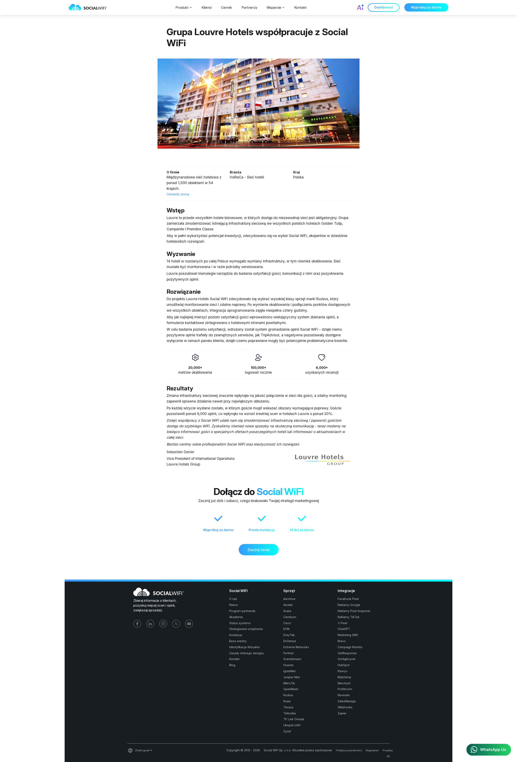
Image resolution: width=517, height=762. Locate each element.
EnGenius (289, 641)
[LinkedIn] (150, 624)
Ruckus (288, 695)
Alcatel (287, 605)
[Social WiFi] (90, 7)
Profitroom (345, 689)
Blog (232, 665)
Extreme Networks (296, 647)
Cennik (226, 7)
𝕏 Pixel (342, 623)
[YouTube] (189, 624)
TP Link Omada (293, 719)
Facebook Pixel (348, 599)
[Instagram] (163, 624)
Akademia (236, 617)
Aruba (287, 611)
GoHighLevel (346, 659)
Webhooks (345, 707)
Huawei (288, 665)
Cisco (287, 623)
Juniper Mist (291, 677)
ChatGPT (344, 629)
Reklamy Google (349, 605)
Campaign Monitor (350, 647)
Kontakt (300, 7)
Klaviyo (342, 671)
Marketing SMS (348, 635)
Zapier (342, 713)
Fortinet (288, 653)
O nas (233, 599)
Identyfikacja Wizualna (244, 647)
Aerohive (289, 599)
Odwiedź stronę (178, 194)
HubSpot (344, 665)
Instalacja (235, 635)
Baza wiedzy (238, 641)
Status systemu (240, 623)
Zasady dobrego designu (246, 653)
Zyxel (287, 731)
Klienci (207, 7)
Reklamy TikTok (348, 617)
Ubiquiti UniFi (292, 725)
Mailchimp (344, 677)
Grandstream (292, 659)
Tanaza (288, 707)
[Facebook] (137, 624)
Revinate (344, 695)
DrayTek (289, 635)
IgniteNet (289, 671)
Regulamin (372, 750)
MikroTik (289, 683)
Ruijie (287, 701)
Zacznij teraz (258, 549)
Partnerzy (249, 7)
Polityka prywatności (349, 750)
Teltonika (289, 713)
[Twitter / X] (176, 624)
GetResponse (347, 653)
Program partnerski (242, 611)
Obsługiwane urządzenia (246, 629)
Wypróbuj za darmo (426, 7)
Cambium (289, 617)
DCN (286, 629)
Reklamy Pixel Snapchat (354, 611)
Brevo (342, 641)
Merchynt (344, 683)
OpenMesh (290, 689)
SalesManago (347, 701)
